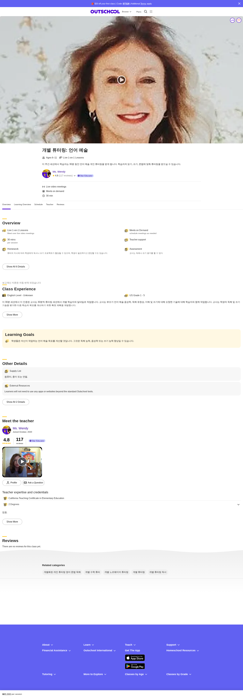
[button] (121, 504)
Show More (12, 315)
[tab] (6, 204)
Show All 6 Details (16, 266)
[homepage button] (105, 11)
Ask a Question (35, 482)
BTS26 (126, 3)
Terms (143, 3)
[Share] (232, 20)
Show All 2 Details (16, 402)
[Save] (238, 20)
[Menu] (151, 11)
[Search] (145, 11)
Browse (125, 11)
